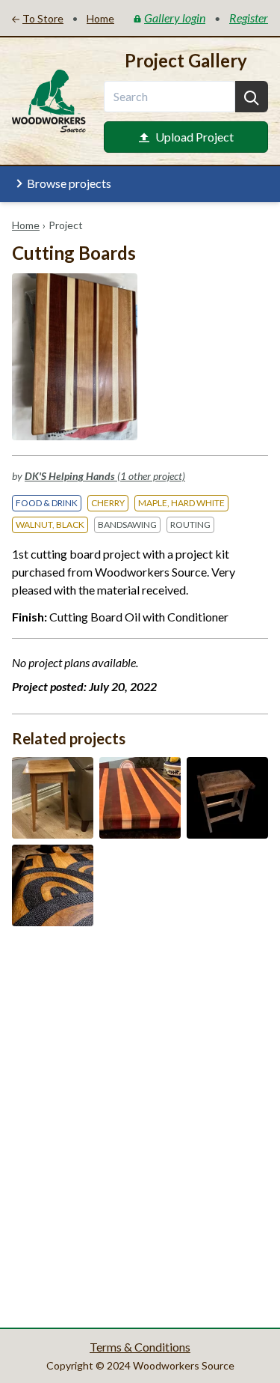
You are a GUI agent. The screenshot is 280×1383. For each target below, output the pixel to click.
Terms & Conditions (140, 1347)
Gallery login (174, 17)
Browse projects (69, 183)
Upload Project (194, 137)
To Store (42, 18)
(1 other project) (105, 475)
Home (26, 225)
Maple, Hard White (181, 502)
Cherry (108, 502)
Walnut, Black (50, 524)
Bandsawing (127, 524)
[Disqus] (140, 1125)
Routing (190, 524)
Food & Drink (47, 502)
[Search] (251, 96)
